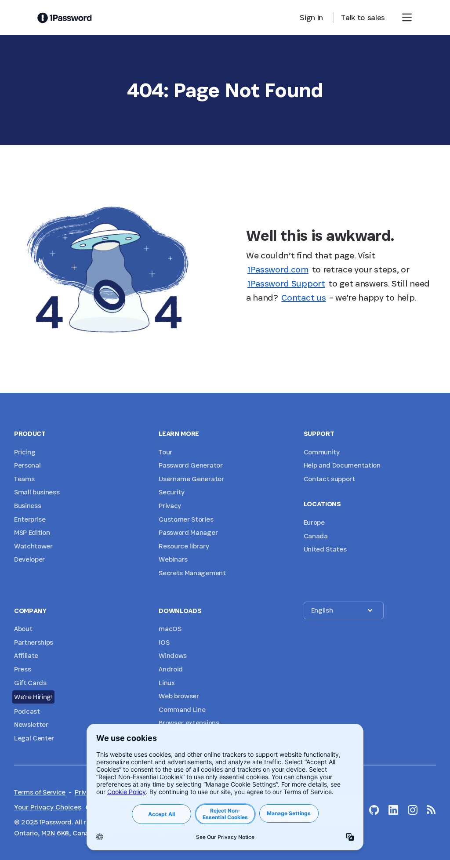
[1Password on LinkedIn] (393, 810)
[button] (344, 610)
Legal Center (34, 738)
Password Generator (190, 465)
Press (22, 669)
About (23, 628)
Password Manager (188, 532)
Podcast (27, 711)
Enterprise (30, 519)
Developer (29, 559)
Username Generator (191, 478)
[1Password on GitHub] (374, 810)
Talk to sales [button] (363, 17)
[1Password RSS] (431, 809)
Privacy (170, 505)
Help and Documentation (342, 465)
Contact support (329, 478)
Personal (27, 465)
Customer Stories (186, 519)
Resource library (184, 546)
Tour (165, 452)
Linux (166, 682)
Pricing (25, 452)
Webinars (173, 559)
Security (171, 492)
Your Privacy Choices (47, 807)
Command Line (182, 709)
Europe (314, 522)
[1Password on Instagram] (412, 810)
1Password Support (286, 283)
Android (171, 669)
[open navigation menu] (407, 17)
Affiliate (26, 655)
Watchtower (33, 546)
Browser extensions (189, 722)
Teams (24, 478)
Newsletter (31, 724)
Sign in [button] (311, 17)
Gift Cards (30, 682)
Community (322, 452)
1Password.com (277, 269)
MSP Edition (32, 532)
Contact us (303, 297)
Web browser (179, 695)
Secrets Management (192, 572)
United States (325, 549)
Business (27, 505)
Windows (173, 655)
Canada (316, 536)
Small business (37, 492)
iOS (164, 642)
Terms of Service (39, 792)
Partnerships (33, 642)
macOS (170, 628)
